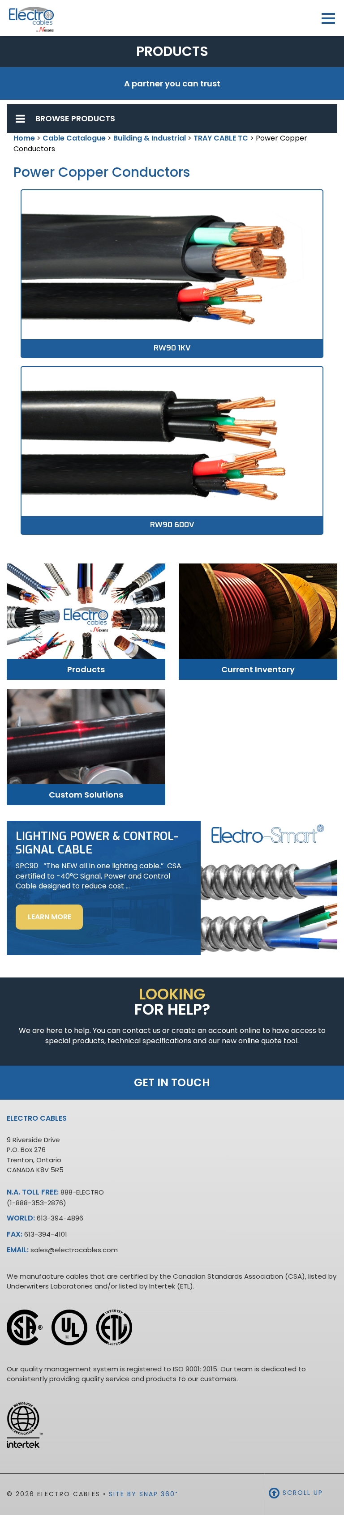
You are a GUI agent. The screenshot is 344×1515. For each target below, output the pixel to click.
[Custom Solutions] (86, 742)
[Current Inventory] (258, 617)
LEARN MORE (55, 920)
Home (24, 138)
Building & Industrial (149, 138)
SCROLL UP (301, 1492)
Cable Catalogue (74, 138)
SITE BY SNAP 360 (143, 1493)
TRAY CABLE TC (221, 138)
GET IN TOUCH (172, 1082)
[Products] (86, 617)
